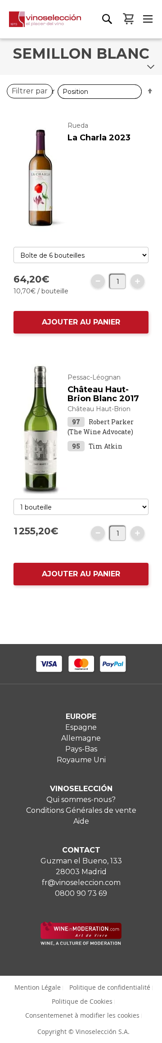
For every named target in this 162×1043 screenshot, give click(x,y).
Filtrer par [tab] (30, 91)
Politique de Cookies (82, 1001)
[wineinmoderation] (81, 943)
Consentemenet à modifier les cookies (82, 1015)
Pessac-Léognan (94, 377)
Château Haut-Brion (99, 409)
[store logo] (40, 24)
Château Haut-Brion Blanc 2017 (103, 394)
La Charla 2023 (99, 138)
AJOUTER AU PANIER (81, 322)
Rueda (78, 125)
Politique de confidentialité (109, 987)
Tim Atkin (105, 446)
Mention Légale (37, 987)
